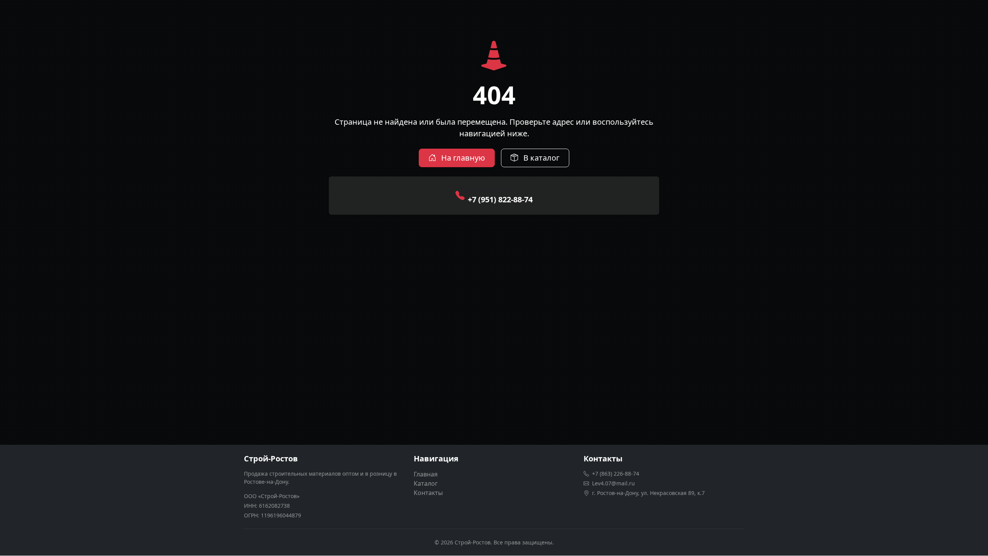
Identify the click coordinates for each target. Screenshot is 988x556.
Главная (426, 474)
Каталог (426, 483)
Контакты (428, 492)
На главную (462, 158)
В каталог (540, 158)
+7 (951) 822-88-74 (500, 199)
